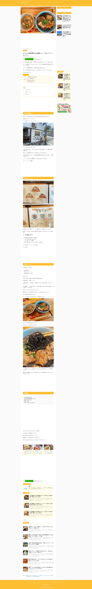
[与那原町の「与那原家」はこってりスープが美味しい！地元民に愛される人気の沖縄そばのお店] (48, 447)
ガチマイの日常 (39, 582)
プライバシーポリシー (62, 582)
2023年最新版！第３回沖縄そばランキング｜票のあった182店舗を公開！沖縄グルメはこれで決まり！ (28, 452)
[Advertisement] (38, 40)
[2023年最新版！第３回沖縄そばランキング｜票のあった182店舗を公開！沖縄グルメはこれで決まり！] (27, 447)
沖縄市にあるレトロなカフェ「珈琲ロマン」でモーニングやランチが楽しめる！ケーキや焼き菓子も (38, 452)
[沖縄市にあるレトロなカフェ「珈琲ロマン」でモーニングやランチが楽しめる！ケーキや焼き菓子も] (38, 447)
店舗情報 (27, 94)
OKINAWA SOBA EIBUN (31, 402)
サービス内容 (47, 5)
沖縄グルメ (32, 5)
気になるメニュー (28, 91)
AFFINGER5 (51, 587)
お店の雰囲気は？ (28, 89)
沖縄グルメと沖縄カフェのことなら (46, 586)
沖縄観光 (40, 5)
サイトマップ (43, 582)
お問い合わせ (55, 5)
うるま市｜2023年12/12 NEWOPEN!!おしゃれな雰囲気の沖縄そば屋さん (67, 26)
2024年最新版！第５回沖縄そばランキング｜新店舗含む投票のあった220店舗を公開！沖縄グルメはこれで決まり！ (67, 18)
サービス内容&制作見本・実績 (55, 582)
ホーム (24, 5)
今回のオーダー (28, 92)
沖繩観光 (34, 582)
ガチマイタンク (25, 2)
